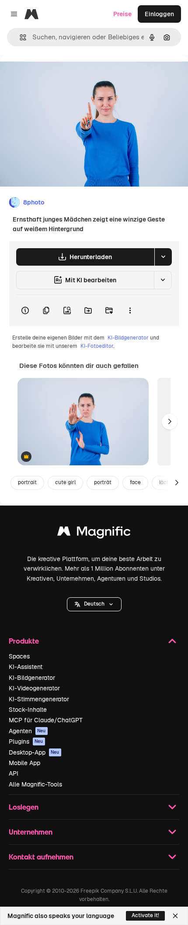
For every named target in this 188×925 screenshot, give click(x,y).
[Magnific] (94, 533)
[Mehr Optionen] (130, 310)
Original (56, 75)
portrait (27, 482)
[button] (94, 604)
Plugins (26, 741)
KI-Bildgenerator (128, 337)
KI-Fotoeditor (96, 346)
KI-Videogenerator (34, 688)
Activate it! (145, 915)
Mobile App (24, 763)
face (135, 482)
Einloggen (159, 14)
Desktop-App (34, 752)
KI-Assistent (25, 667)
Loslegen (23, 806)
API (13, 773)
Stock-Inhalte (28, 710)
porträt (102, 482)
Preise (122, 14)
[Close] (175, 916)
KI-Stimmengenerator (39, 699)
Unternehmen (30, 831)
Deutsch (94, 603)
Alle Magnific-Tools (35, 784)
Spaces (19, 656)
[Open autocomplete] (19, 37)
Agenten (27, 731)
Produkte (24, 640)
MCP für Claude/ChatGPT (46, 720)
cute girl (65, 482)
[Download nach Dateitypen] (163, 257)
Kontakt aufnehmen (41, 856)
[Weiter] (170, 421)
